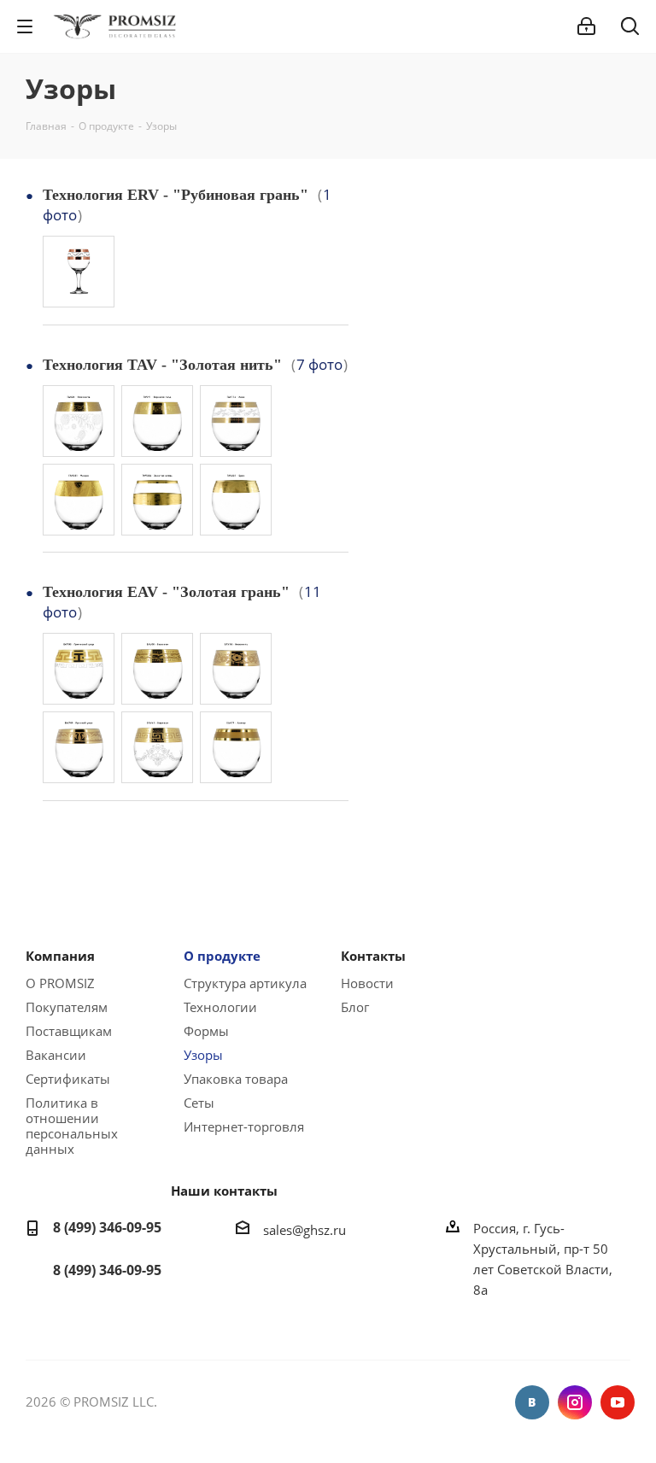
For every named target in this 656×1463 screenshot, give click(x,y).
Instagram (575, 1402)
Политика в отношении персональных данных (72, 1125)
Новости (367, 983)
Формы (206, 1030)
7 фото (319, 364)
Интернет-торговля (244, 1126)
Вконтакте (532, 1402)
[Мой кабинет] (586, 26)
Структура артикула (245, 983)
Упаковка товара (236, 1078)
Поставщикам (69, 1030)
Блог (355, 1006)
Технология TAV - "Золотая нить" (162, 364)
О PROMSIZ (60, 983)
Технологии (220, 1006)
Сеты (199, 1102)
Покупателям (67, 1006)
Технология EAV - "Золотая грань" (166, 591)
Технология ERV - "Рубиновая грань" (175, 194)
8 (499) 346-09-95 (107, 1227)
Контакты (373, 955)
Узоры (203, 1054)
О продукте (222, 955)
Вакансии (56, 1054)
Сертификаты (68, 1078)
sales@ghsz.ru (304, 1229)
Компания (60, 955)
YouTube (617, 1402)
